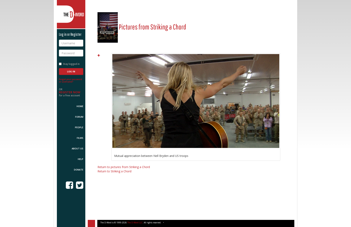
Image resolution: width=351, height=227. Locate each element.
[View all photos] (108, 27)
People (79, 127)
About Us (77, 148)
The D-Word (71, 14)
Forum (79, 116)
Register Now (69, 92)
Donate (78, 169)
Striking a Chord (168, 27)
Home (80, 106)
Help (80, 159)
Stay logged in (71, 64)
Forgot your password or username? (70, 80)
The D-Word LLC (135, 222)
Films (80, 137)
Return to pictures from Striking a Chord (124, 167)
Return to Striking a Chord (114, 171)
